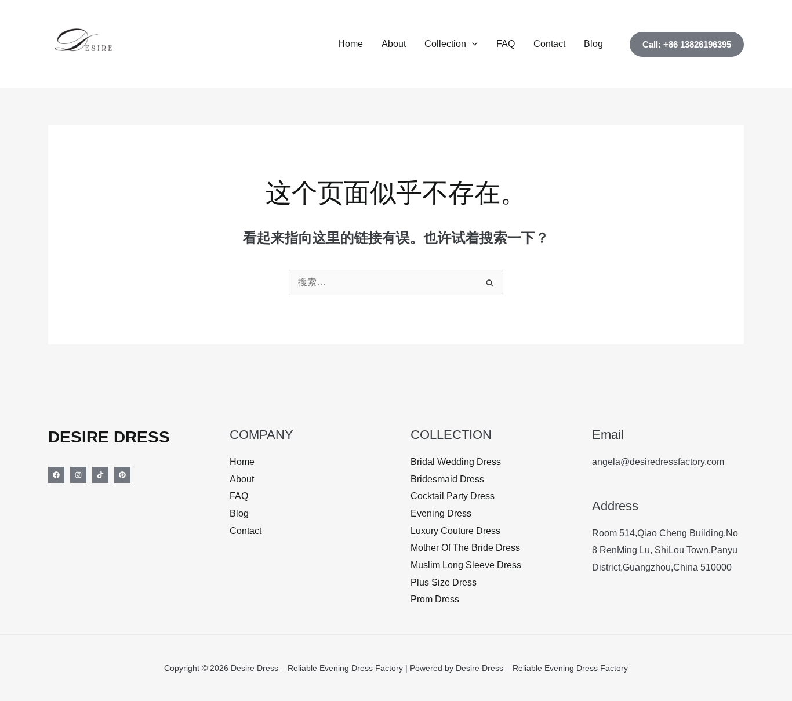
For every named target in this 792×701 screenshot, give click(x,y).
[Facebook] (56, 475)
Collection (445, 44)
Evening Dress (440, 513)
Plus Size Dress (443, 582)
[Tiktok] (100, 475)
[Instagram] (78, 475)
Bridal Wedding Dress (455, 462)
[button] (472, 44)
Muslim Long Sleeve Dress (465, 565)
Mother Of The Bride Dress (465, 548)
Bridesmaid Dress (447, 479)
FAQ (505, 44)
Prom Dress (434, 599)
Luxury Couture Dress (455, 531)
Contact (549, 44)
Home (350, 44)
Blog (593, 44)
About (394, 44)
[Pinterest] (122, 475)
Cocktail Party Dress (452, 496)
